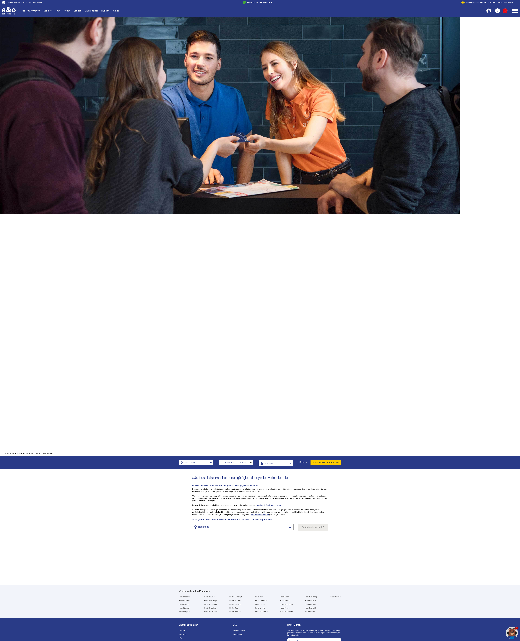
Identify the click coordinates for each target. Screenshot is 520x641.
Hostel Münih (285, 600)
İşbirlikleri (182, 634)
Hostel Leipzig (260, 604)
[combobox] (196, 462)
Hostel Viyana (310, 612)
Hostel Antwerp (184, 600)
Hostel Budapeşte (210, 600)
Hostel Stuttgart (310, 600)
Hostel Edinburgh (235, 597)
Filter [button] (302, 462)
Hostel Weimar (335, 597)
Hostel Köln (259, 597)
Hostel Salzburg (311, 597)
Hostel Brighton (184, 612)
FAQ (180, 638)
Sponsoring (237, 634)
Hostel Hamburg (235, 612)
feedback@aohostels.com (269, 505)
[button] (87, 2)
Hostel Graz (233, 608)
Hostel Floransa (235, 600)
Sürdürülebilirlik (239, 631)
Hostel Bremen (184, 608)
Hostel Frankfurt (235, 604)
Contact (182, 631)
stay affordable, (259, 2)
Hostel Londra (260, 608)
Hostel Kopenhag (261, 600)
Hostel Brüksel (209, 597)
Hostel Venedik (310, 608)
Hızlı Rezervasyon (31, 11)
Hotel (57, 11)
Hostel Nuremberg (286, 604)
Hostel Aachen (184, 597)
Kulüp (116, 11)
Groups (77, 11)
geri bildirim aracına (260, 514)
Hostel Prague (285, 608)
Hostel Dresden (210, 608)
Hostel (67, 11)
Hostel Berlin (183, 604)
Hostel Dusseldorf (210, 612)
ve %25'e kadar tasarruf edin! (24, 2)
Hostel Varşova (310, 604)
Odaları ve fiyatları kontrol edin (326, 462)
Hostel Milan (284, 597)
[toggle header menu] (515, 10)
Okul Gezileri (91, 11)
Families (105, 11)
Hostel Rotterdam (286, 612)
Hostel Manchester (261, 612)
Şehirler (47, 11)
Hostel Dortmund (210, 604)
